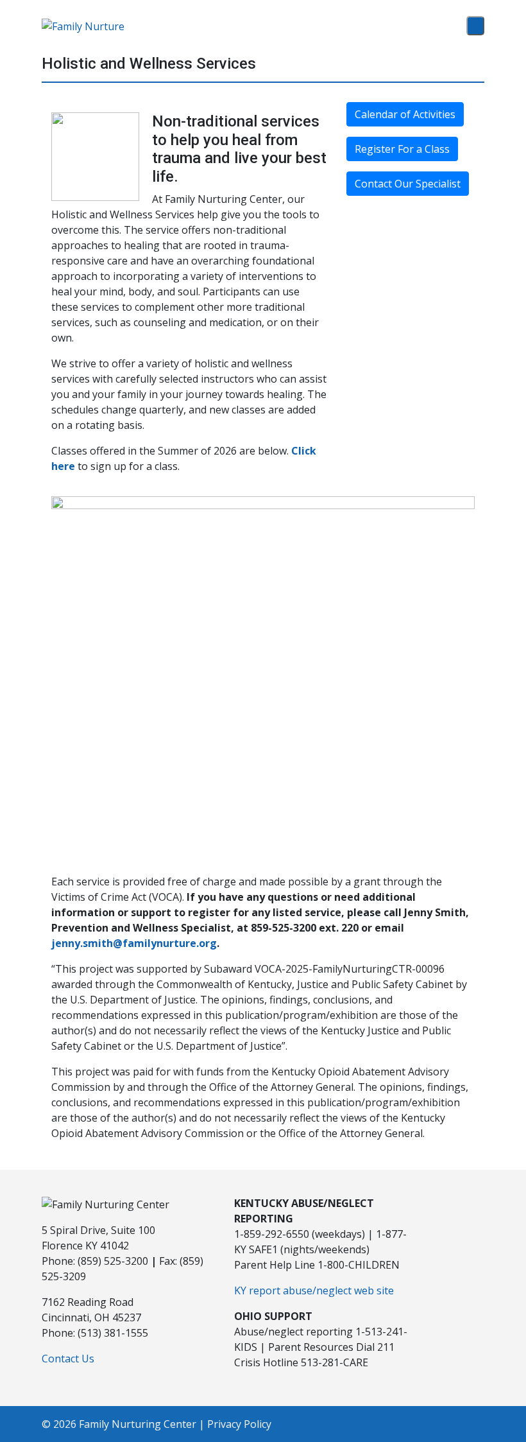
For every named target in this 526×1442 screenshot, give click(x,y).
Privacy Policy (239, 1424)
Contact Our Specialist (408, 184)
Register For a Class (402, 149)
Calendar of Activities (405, 114)
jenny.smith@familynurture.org (134, 943)
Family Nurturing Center (137, 1424)
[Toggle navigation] (475, 25)
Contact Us (68, 1358)
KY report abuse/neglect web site (314, 1290)
